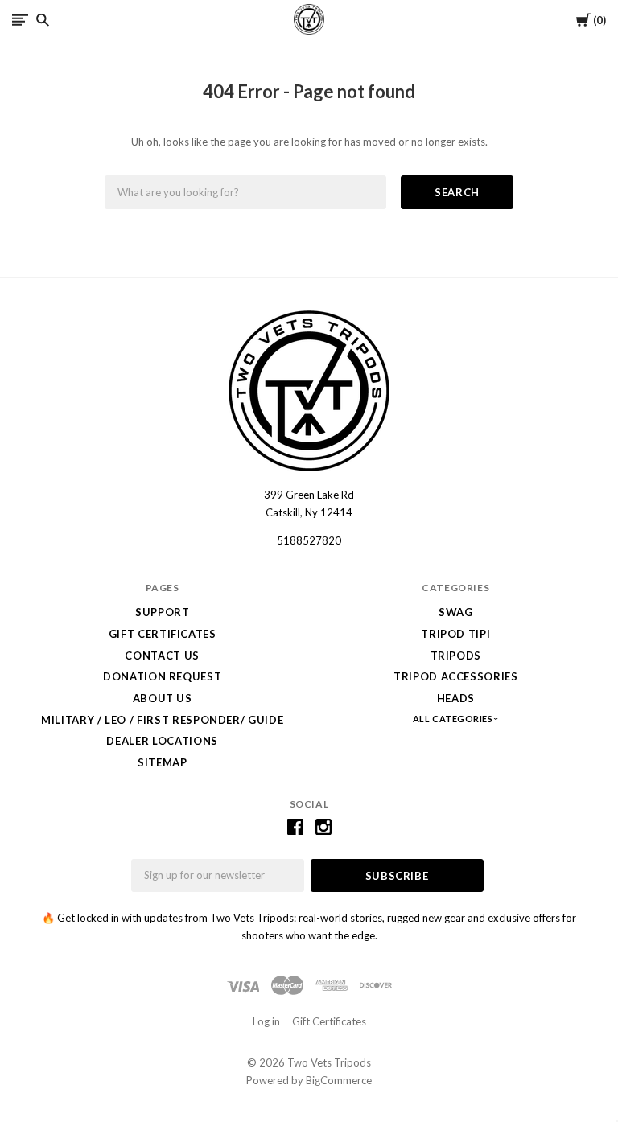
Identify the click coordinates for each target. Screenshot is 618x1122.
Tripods (456, 655)
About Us (162, 698)
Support (162, 612)
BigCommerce (339, 1080)
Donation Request (162, 676)
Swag (456, 612)
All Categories (454, 718)
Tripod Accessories (455, 676)
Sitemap (162, 762)
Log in (266, 1021)
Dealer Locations (161, 740)
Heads (456, 698)
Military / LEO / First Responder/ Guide (162, 719)
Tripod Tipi (455, 633)
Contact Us (162, 655)
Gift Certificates (162, 633)
